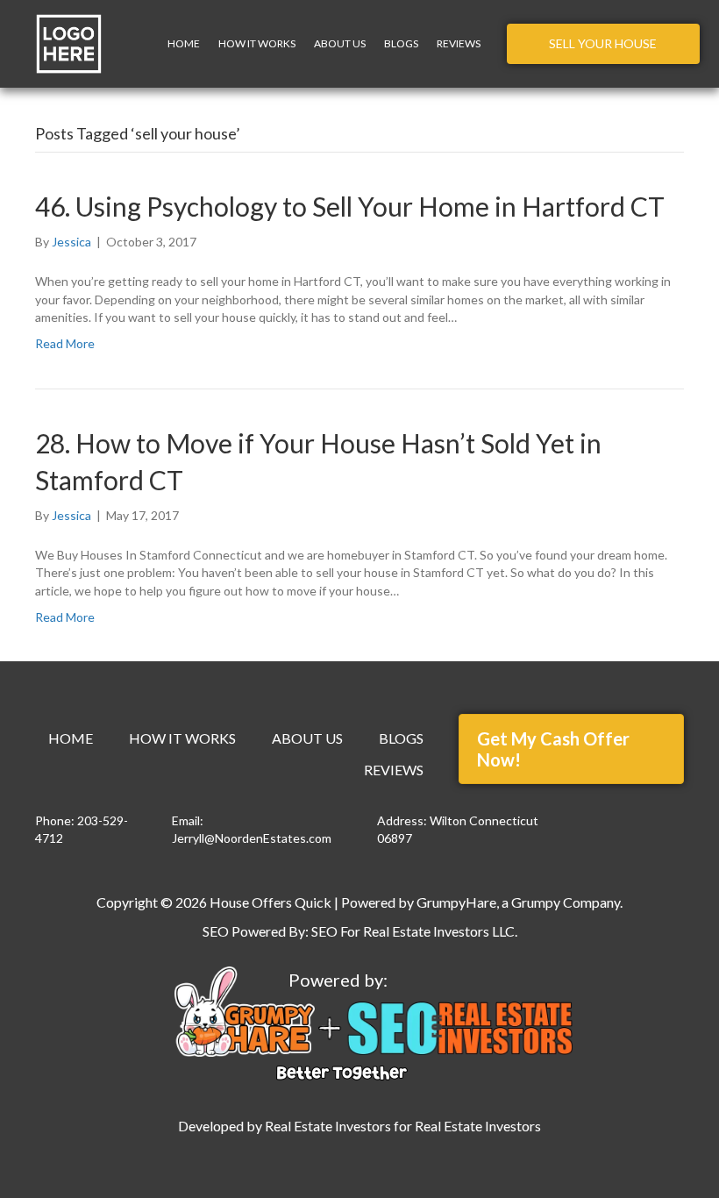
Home (183, 43)
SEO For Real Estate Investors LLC (413, 931)
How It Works (256, 43)
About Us (340, 43)
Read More (65, 343)
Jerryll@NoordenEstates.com (251, 838)
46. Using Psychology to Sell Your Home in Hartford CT (350, 206)
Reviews (459, 43)
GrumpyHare (456, 902)
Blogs (401, 43)
